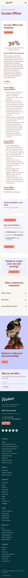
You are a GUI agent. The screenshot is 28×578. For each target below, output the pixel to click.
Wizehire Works (6, 539)
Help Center (5, 470)
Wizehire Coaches (6, 475)
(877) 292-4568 (16, 419)
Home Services (5, 501)
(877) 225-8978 (9, 417)
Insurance (4, 487)
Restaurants (5, 489)
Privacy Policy (5, 513)
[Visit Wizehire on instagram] (13, 430)
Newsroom (5, 552)
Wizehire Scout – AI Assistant (9, 453)
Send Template (10, 220)
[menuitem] (14, 442)
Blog (3, 528)
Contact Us (5, 559)
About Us (4, 547)
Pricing (3, 442)
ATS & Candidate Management (10, 446)
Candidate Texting (7, 456)
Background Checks (7, 460)
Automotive (5, 494)
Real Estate (5, 492)
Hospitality (5, 483)
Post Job (4, 362)
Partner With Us (6, 556)
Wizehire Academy (7, 472)
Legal (3, 485)
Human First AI (6, 561)
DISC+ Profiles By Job (7, 533)
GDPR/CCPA (5, 518)
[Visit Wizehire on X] (6, 430)
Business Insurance (7, 462)
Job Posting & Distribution (9, 444)
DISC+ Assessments (7, 451)
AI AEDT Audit (5, 516)
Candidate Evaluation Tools (9, 449)
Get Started (9, 247)
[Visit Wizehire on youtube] (17, 430)
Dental (3, 496)
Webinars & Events (7, 537)
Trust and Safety (6, 520)
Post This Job (8, 32)
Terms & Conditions (7, 511)
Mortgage (4, 503)
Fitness (4, 499)
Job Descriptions (6, 535)
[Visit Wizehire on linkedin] (10, 430)
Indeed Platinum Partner (8, 554)
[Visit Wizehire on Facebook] (3, 430)
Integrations (5, 458)
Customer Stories (6, 530)
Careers (4, 549)
